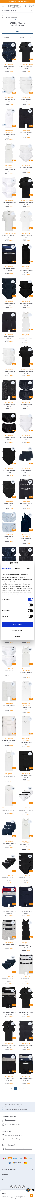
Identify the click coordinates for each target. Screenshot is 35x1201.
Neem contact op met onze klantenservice (18, 1149)
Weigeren (17, 636)
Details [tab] (17, 568)
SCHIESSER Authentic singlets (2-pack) (26, 270)
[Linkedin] (19, 1186)
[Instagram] (23, 1186)
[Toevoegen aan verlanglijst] (13, 45)
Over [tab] (28, 568)
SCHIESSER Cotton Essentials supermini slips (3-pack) (26, 99)
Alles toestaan (17, 624)
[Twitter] (15, 1186)
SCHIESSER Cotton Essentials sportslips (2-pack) (9, 66)
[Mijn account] (24, 6)
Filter (17, 31)
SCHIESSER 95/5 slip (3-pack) (26, 810)
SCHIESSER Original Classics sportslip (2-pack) (9, 202)
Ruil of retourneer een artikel (14, 1135)
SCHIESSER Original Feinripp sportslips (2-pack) (9, 99)
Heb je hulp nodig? (8, 1145)
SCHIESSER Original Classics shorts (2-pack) (9, 404)
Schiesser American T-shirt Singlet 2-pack (9, 810)
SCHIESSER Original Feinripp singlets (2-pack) (9, 134)
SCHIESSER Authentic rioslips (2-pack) (26, 437)
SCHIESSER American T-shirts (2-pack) (26, 66)
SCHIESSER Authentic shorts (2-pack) (26, 132)
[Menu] (3, 6)
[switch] (30, 605)
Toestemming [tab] (6, 568)
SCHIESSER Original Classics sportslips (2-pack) (26, 404)
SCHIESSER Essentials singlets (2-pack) (26, 672)
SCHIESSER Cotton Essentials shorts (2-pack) (9, 336)
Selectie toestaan (17, 630)
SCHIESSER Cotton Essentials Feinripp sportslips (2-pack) (9, 371)
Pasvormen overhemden (12, 1124)
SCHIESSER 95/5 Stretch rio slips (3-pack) (26, 878)
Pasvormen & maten (9, 1116)
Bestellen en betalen (9, 1169)
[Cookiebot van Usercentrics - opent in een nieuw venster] (10, 563)
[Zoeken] (32, 11)
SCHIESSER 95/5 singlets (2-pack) (26, 338)
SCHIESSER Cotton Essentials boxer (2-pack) (26, 470)
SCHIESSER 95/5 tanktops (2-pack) (26, 707)
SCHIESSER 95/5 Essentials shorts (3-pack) (26, 775)
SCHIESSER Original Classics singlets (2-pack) (9, 777)
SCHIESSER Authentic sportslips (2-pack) (26, 167)
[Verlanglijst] (28, 6)
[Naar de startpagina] (14, 6)
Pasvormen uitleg (10, 1120)
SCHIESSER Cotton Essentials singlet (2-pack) (26, 538)
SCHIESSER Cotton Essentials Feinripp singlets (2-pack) (9, 169)
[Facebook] (11, 1186)
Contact (4, 1180)
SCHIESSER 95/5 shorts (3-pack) (9, 268)
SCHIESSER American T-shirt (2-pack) (26, 202)
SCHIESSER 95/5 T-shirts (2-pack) (26, 235)
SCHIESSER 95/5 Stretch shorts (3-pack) (9, 740)
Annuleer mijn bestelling (12, 1138)
